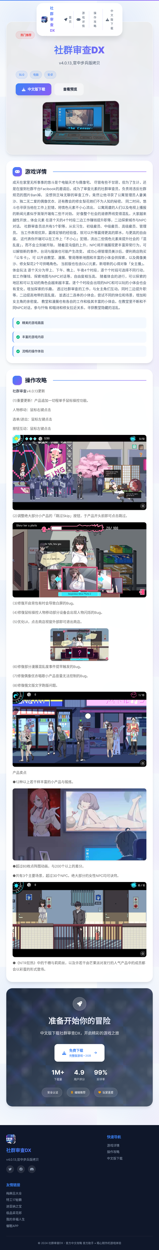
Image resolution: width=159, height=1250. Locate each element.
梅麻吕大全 (14, 1193)
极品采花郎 (14, 1213)
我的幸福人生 (15, 1219)
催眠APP (12, 1226)
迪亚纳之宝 (14, 1206)
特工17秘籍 (14, 1200)
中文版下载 (115, 1158)
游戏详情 (113, 1145)
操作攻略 (113, 1152)
